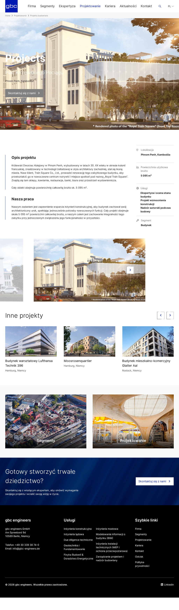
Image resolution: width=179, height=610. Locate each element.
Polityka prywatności (142, 564)
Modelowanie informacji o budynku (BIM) (110, 536)
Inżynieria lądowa (74, 534)
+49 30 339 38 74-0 (27, 544)
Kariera (110, 6)
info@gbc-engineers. (25, 548)
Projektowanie (90, 6)
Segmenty (47, 6)
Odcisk (139, 556)
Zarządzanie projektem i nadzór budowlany (110, 558)
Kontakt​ (146, 6)
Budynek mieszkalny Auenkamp (145, 361)
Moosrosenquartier (19, 361)
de (38, 548)
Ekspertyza (67, 6)
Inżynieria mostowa (107, 528)
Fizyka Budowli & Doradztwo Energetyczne (78, 556)
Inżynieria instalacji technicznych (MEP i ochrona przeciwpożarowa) (112, 547)
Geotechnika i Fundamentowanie (74, 547)
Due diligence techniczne (78, 539)
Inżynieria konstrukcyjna (78, 528)
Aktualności (128, 6)
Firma (32, 6)
